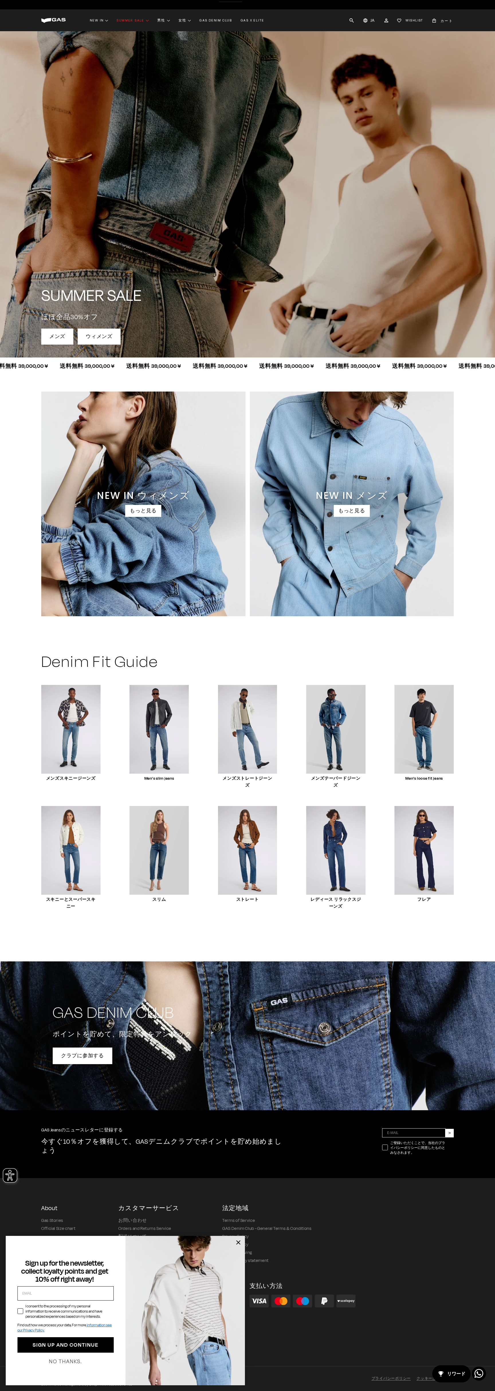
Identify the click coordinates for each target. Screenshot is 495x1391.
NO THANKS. (65, 1361)
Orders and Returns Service (144, 1229)
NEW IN (97, 20)
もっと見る (143, 510)
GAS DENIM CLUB (215, 20)
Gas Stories (52, 1221)
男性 (161, 20)
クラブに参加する (82, 1055)
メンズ (57, 336)
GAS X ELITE (252, 20)
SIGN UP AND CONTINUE (66, 1345)
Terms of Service (238, 1221)
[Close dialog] (238, 1242)
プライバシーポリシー (391, 1378)
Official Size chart (58, 1229)
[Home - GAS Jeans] (53, 20)
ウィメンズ (99, 336)
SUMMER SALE (130, 20)
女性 (182, 20)
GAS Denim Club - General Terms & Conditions (267, 1229)
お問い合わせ (132, 1221)
